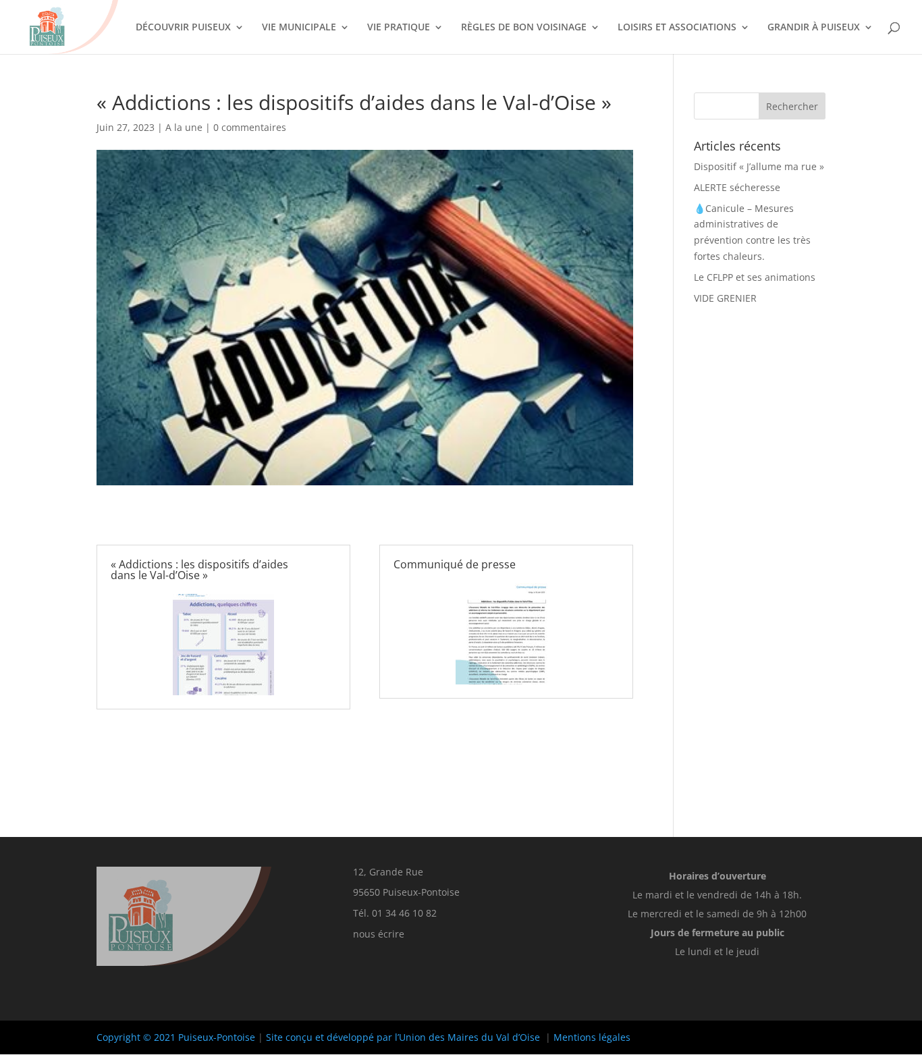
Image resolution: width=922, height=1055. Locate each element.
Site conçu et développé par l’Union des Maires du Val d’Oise (403, 1037)
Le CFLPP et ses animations (754, 277)
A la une (183, 127)
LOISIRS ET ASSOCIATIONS (677, 27)
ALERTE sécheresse (737, 187)
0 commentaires (249, 127)
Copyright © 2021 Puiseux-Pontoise (176, 1037)
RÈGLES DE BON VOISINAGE (524, 27)
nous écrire (378, 933)
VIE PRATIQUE (398, 27)
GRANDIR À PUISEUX (813, 27)
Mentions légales (591, 1037)
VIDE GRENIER (725, 298)
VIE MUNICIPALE (299, 27)
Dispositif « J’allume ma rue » (759, 166)
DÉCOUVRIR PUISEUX (183, 27)
